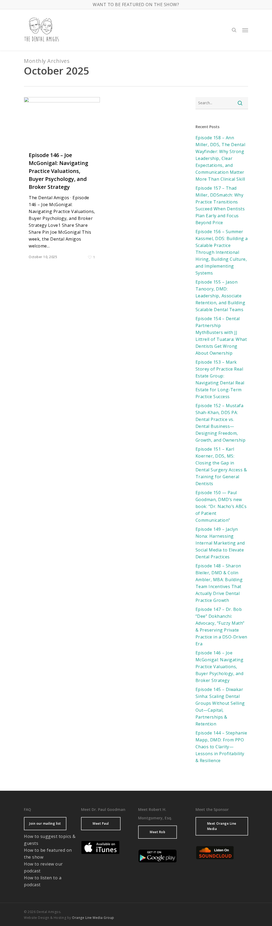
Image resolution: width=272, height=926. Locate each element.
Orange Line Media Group (93, 917)
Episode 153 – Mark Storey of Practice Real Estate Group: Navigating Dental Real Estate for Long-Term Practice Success (220, 379)
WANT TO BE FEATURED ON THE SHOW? (136, 4)
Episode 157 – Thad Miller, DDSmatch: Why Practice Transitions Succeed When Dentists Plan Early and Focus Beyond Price (220, 205)
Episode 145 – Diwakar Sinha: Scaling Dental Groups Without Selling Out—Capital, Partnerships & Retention (220, 706)
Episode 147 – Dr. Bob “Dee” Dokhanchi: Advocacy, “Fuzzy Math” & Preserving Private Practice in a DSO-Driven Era (221, 626)
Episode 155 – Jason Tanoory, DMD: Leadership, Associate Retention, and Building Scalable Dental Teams (220, 295)
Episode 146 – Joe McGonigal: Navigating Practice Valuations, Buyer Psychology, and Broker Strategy (58, 170)
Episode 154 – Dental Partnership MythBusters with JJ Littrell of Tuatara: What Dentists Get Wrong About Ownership (221, 336)
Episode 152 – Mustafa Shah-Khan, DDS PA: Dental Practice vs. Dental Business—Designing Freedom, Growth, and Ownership (221, 423)
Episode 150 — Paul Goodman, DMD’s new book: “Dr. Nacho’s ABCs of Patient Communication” (221, 506)
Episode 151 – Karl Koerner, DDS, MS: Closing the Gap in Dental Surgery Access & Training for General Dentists (221, 466)
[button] (245, 30)
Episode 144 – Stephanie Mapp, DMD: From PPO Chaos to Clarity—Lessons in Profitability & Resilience (221, 746)
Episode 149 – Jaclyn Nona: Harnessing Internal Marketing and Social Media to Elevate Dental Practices (220, 543)
